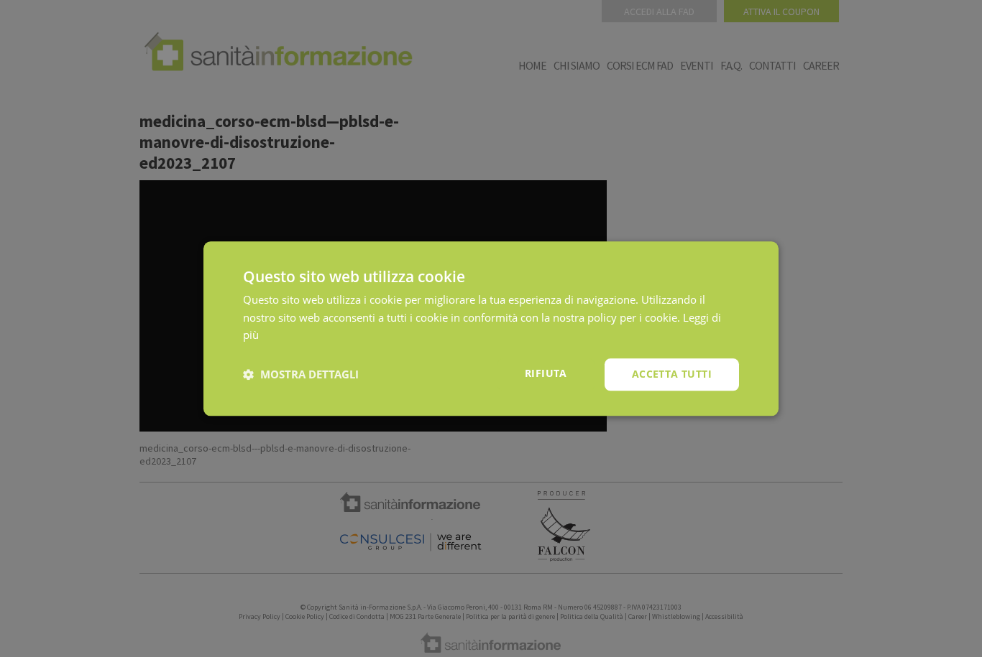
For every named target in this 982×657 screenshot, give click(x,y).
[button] (301, 374)
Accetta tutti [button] (672, 374)
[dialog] (491, 328)
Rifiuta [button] (546, 373)
